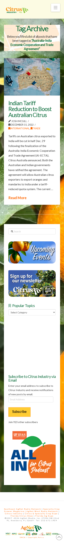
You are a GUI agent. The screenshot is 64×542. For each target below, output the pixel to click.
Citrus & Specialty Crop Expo (41, 513)
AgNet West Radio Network (42, 511)
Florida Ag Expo (44, 516)
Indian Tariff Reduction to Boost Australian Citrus (30, 109)
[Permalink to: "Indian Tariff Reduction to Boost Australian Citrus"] (32, 76)
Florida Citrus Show (22, 516)
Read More (17, 198)
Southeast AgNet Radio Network (22, 509)
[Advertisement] (35, 344)
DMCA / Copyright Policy (32, 537)
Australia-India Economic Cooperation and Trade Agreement (31, 210)
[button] (55, 8)
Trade (36, 128)
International (20, 128)
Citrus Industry (14, 513)
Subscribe (19, 411)
